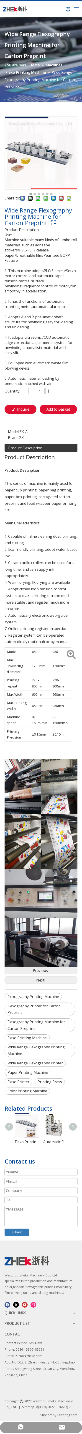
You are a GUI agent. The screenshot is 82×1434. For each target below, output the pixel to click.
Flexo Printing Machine (27, 1037)
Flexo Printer (18, 1081)
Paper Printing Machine (28, 1072)
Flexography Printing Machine (33, 996)
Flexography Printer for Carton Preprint (34, 1009)
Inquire (23, 409)
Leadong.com (67, 1415)
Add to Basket (58, 409)
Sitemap (28, 1407)
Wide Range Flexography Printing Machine (36, 1050)
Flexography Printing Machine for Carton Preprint (36, 1025)
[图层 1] (27, 1260)
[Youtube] (25, 1304)
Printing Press (50, 1081)
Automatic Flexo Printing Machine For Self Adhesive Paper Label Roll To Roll (55, 1141)
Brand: (13, 437)
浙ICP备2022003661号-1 (54, 1407)
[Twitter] (16, 1304)
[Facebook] (7, 1304)
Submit (17, 1232)
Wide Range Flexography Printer (35, 1063)
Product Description (25, 447)
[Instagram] (33, 1304)
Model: (13, 431)
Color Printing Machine (27, 1090)
